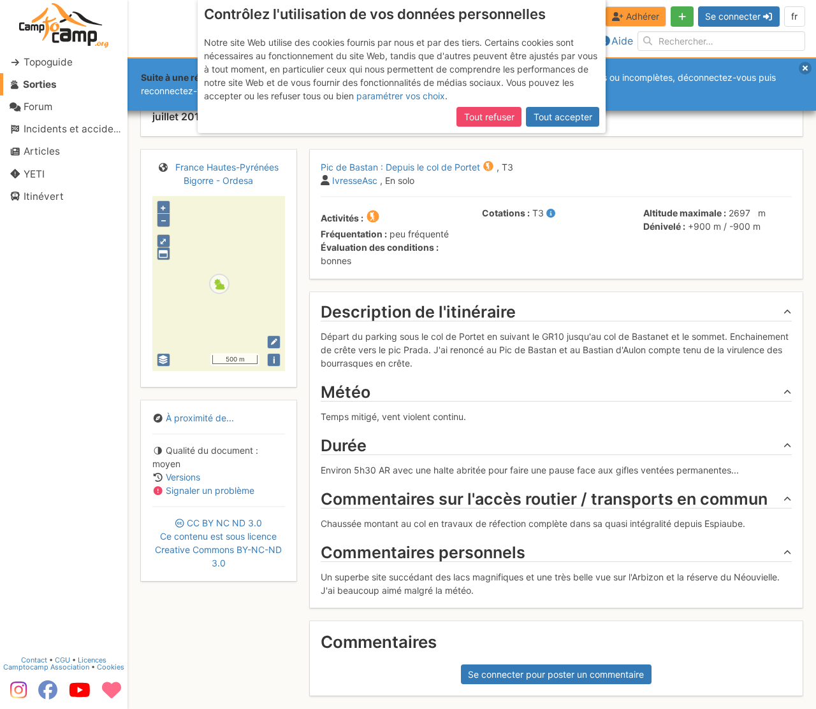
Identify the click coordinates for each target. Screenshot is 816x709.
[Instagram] (16, 694)
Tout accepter (563, 116)
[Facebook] (47, 694)
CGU (62, 660)
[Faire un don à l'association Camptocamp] (111, 694)
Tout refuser (489, 116)
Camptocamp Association (46, 667)
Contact (34, 660)
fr (794, 16)
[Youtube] (80, 694)
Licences (92, 660)
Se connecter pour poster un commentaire (556, 674)
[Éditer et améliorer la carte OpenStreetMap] (274, 342)
